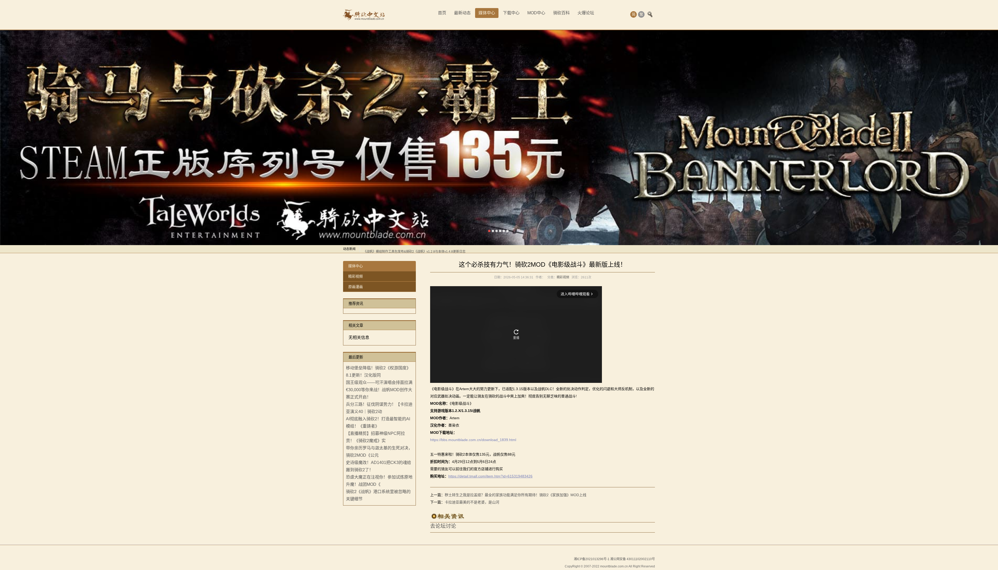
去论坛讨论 (443, 526)
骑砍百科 (561, 13)
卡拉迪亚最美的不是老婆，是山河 (472, 502)
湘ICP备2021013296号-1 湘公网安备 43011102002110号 (614, 559)
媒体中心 (486, 13)
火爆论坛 (585, 13)
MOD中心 (536, 13)
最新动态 (462, 13)
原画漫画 (355, 287)
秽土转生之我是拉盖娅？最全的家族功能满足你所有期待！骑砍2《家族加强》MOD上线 (515, 495)
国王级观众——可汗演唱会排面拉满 (379, 383)
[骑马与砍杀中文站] (364, 15)
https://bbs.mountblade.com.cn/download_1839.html (473, 440)
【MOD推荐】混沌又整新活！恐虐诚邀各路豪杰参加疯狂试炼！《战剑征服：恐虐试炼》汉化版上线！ (434, 249)
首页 (442, 13)
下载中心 (511, 13)
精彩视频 (355, 276)
